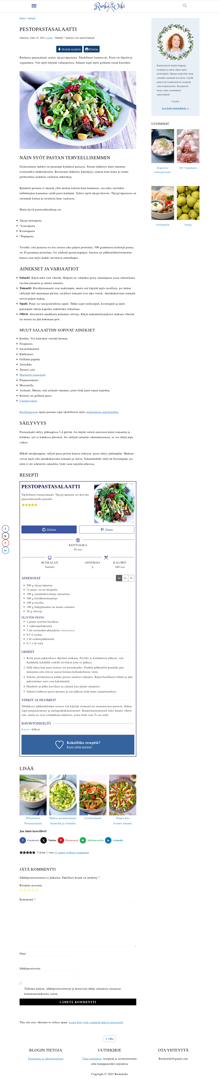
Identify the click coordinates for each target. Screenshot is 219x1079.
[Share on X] (5, 536)
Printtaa (93, 49)
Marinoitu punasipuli (33, 375)
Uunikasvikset (28, 401)
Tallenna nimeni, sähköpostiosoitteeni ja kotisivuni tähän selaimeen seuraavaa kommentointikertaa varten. (72, 991)
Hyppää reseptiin (71, 49)
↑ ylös (109, 1039)
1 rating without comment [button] (72, 852)
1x (119, 578)
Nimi (23, 953)
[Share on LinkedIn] (5, 550)
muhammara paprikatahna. (102, 412)
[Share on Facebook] (5, 528)
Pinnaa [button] (109, 529)
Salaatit (31, 18)
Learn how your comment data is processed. (96, 1022)
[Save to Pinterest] (5, 543)
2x (125, 578)
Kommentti (28, 899)
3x (131, 578)
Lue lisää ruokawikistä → (175, 108)
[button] (23, 505)
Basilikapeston (29, 412)
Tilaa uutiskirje (91, 1058)
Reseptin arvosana (31, 885)
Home (22, 18)
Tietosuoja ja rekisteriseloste (45, 1058)
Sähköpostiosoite (30, 968)
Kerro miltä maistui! (79, 747)
